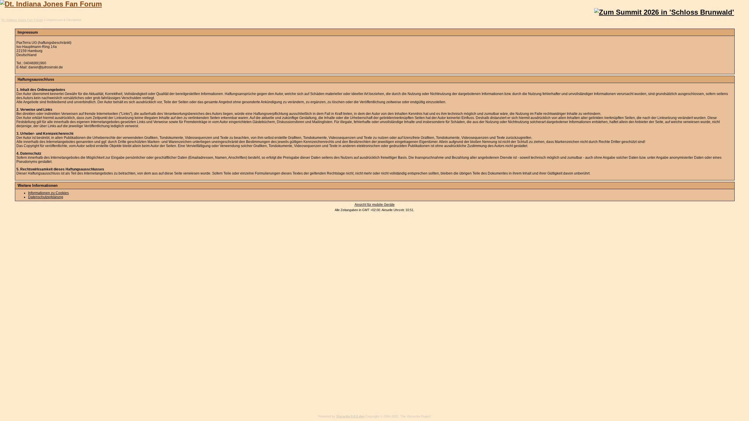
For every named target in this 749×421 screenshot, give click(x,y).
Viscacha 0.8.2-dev (350, 416)
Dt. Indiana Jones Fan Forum (22, 20)
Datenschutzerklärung (45, 197)
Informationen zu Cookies (48, 193)
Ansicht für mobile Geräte (375, 205)
